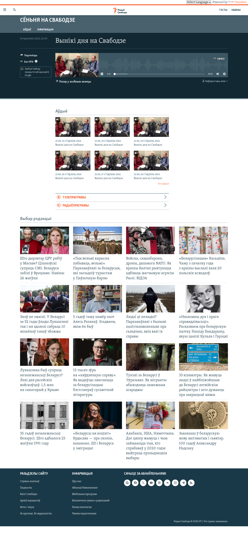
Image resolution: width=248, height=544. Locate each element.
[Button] (28, 56)
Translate (240, 2)
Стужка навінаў (29, 481)
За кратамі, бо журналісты (36, 513)
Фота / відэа (27, 507)
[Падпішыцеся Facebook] (135, 483)
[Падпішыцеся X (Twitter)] (143, 483)
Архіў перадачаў (30, 500)
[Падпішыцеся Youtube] (151, 483)
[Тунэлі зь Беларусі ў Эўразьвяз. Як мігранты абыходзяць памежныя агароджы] (150, 357)
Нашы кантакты (82, 507)
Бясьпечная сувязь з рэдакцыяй (90, 500)
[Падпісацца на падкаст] (159, 483)
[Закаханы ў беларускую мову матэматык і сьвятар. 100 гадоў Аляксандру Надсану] (203, 415)
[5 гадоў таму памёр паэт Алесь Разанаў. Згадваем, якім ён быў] (97, 298)
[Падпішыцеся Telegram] (183, 483)
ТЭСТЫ (223, 10)
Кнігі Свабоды (28, 494)
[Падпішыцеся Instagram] (175, 483)
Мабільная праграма (84, 494)
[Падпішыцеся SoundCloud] (167, 483)
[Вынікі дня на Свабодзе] (72, 127)
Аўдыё (27, 29)
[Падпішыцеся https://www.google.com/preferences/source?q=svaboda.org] (127, 483)
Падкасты (26, 487)
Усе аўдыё (163, 184)
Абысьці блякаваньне (85, 487)
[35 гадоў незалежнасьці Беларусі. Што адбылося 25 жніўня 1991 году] (44, 415)
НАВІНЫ (236, 10)
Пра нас (76, 481)
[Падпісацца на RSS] (191, 483)
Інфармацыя (45, 29)
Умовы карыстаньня (84, 513)
